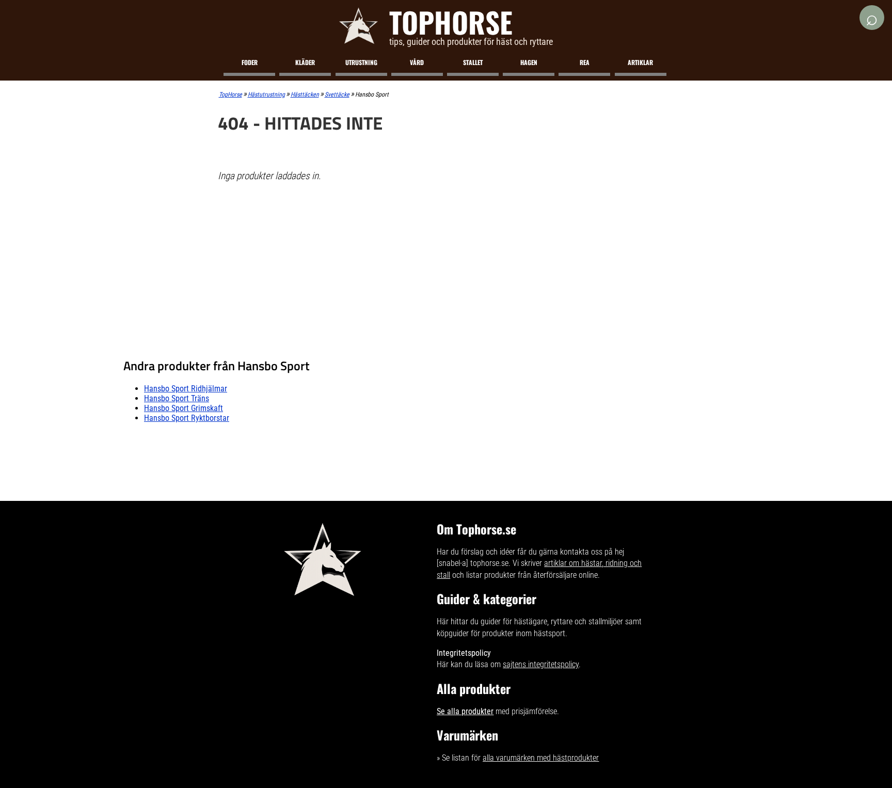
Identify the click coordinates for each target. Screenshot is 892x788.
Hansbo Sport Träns (176, 398)
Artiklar (640, 62)
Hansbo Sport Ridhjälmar (185, 388)
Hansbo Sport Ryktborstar (186, 418)
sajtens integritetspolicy (541, 664)
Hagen (528, 62)
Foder (250, 62)
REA (585, 62)
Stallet (473, 62)
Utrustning (361, 62)
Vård (417, 62)
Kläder (305, 62)
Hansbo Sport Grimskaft (183, 408)
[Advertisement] (446, 265)
